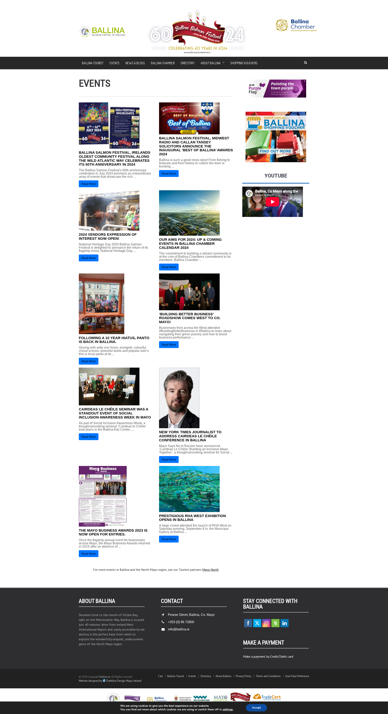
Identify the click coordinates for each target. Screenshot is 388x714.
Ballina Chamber (163, 63)
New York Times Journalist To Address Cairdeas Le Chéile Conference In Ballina (190, 436)
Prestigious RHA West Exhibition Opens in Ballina (192, 518)
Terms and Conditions (268, 676)
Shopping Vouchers (243, 63)
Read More (88, 183)
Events (114, 63)
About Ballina (223, 676)
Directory (188, 63)
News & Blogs (135, 63)
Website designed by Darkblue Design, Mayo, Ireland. (110, 680)
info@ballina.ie (179, 629)
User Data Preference (297, 676)
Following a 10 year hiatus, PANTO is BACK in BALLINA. (114, 340)
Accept (256, 708)
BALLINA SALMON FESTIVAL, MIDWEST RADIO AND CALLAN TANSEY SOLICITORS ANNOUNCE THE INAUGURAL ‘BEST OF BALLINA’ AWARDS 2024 (196, 146)
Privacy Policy (243, 676)
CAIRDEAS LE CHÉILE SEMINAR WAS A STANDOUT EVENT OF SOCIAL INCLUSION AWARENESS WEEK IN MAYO (115, 413)
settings (227, 709)
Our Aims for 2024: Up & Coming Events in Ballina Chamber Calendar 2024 (190, 244)
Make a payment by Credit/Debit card (268, 656)
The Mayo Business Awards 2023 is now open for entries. (113, 532)
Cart (160, 676)
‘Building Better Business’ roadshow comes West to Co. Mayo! (189, 318)
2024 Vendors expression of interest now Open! (108, 236)
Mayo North (210, 570)
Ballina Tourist (92, 63)
